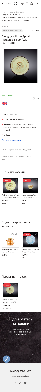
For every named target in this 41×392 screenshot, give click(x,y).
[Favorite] (27, 4)
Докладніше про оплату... (12, 140)
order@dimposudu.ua (20, 376)
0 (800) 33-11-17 (20, 371)
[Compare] (22, 4)
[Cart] (31, 3)
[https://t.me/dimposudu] (25, 384)
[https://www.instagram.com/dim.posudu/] (20, 384)
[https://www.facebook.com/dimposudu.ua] (14, 384)
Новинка (5, 26)
